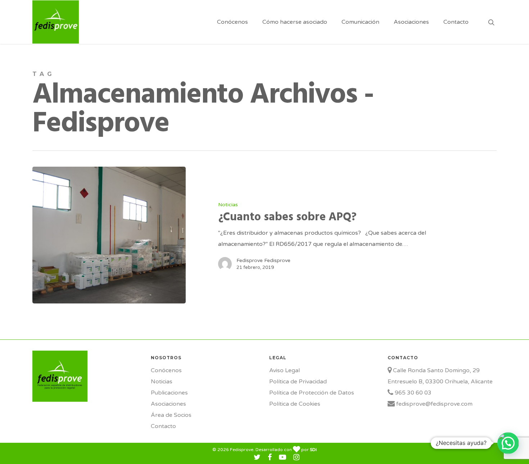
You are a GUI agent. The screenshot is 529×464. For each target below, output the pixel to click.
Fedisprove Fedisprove (263, 260)
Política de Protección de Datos (311, 392)
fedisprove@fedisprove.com (434, 403)
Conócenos (232, 22)
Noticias (228, 205)
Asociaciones (411, 22)
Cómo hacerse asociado (294, 22)
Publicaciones (169, 392)
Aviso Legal (284, 370)
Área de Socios (171, 415)
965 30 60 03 (412, 392)
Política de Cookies (294, 403)
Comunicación (360, 22)
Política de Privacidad (298, 381)
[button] (508, 443)
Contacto (456, 22)
